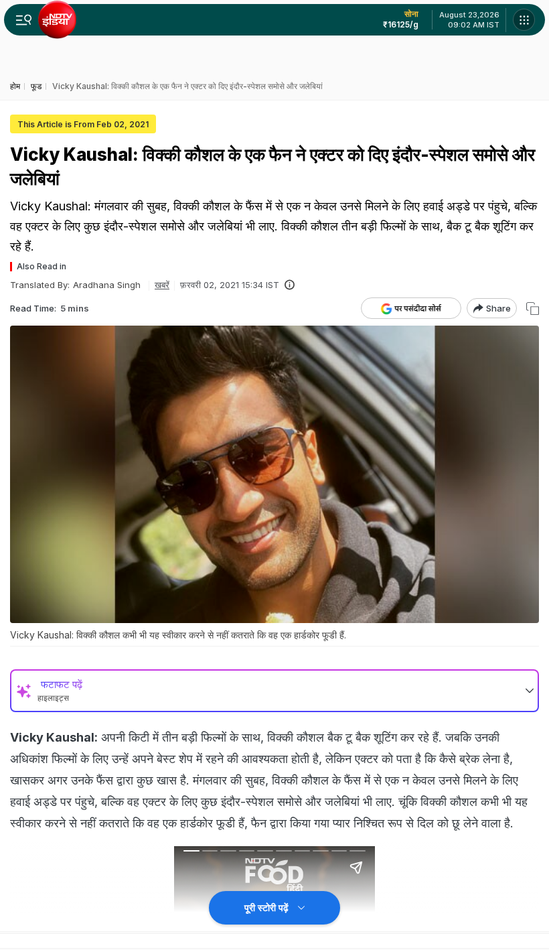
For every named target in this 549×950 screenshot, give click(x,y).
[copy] (532, 308)
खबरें (162, 284)
